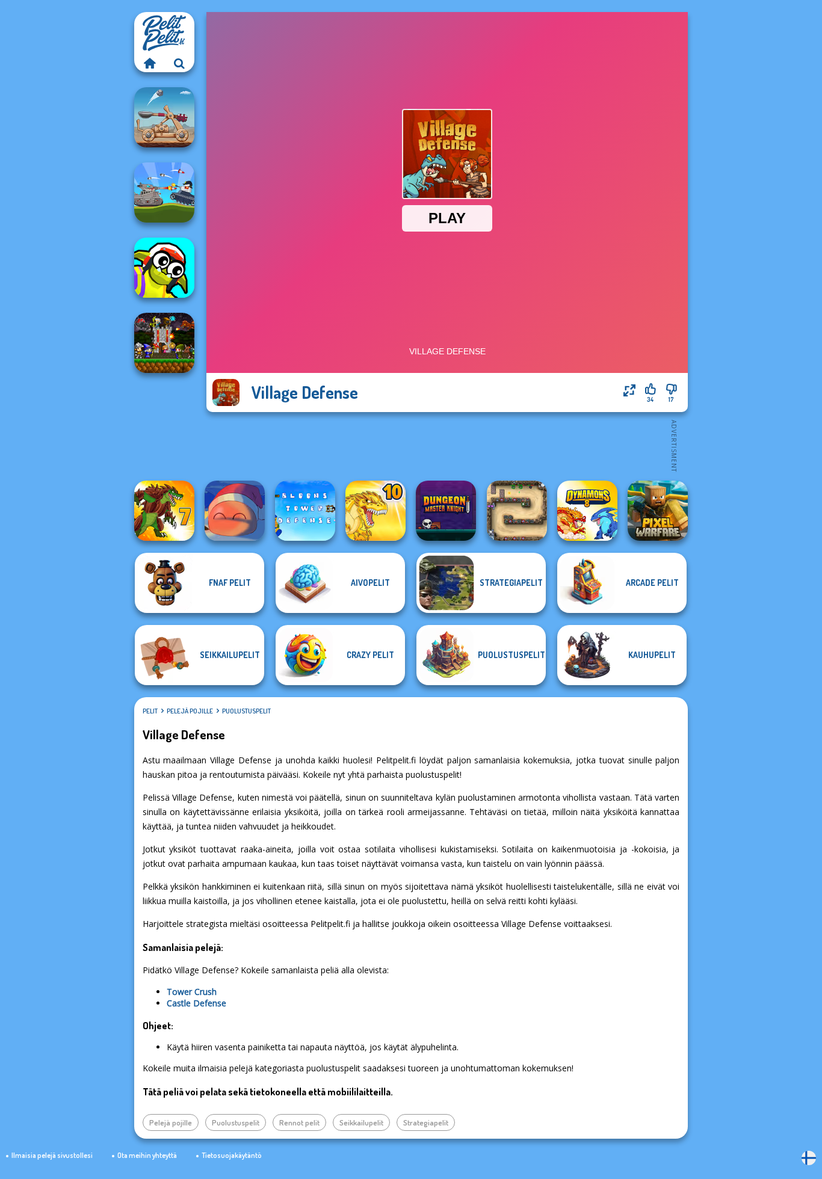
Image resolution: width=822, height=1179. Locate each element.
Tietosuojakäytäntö (232, 1155)
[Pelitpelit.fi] (149, 63)
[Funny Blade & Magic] (164, 268)
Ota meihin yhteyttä (147, 1155)
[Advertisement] (447, 445)
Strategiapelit (425, 1122)
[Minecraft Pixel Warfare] (658, 511)
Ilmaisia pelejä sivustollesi (52, 1155)
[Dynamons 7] (164, 511)
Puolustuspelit (246, 711)
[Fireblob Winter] (235, 511)
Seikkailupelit (361, 1122)
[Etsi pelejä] (179, 63)
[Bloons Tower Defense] (305, 511)
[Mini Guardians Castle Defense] (164, 343)
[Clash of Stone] (164, 117)
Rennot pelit (299, 1122)
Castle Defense (196, 1003)
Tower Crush (192, 991)
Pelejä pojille (190, 711)
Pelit (150, 711)
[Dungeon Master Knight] (446, 511)
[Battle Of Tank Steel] (164, 192)
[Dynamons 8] (587, 511)
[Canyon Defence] (517, 511)
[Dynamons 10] (375, 511)
